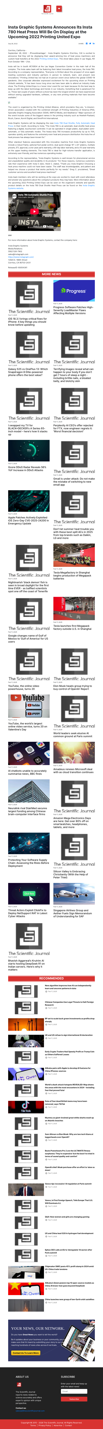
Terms (33, 1425)
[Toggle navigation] (59, 9)
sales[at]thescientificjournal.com (30, 1411)
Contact (68, 1425)
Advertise (58, 1425)
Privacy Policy (45, 1425)
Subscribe (74, 1399)
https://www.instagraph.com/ (21, 257)
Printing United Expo (49, 59)
